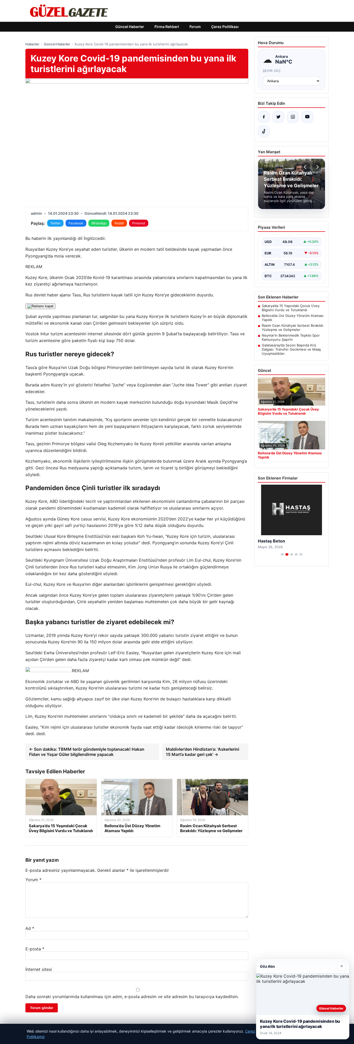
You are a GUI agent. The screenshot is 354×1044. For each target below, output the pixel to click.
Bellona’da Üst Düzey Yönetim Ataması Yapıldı (292, 318)
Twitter (55, 223)
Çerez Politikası (225, 26)
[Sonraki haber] (316, 167)
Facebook (76, 223)
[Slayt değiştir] (282, 554)
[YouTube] (307, 117)
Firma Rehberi (166, 26)
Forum (195, 26)
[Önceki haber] (305, 167)
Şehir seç (272, 71)
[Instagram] (293, 117)
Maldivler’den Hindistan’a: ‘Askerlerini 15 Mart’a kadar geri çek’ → (202, 752)
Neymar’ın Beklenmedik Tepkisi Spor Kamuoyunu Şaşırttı (291, 337)
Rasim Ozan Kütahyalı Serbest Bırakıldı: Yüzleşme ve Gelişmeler (293, 327)
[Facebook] (264, 117)
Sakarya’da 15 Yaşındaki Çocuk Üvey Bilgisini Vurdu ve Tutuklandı (291, 308)
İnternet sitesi (38, 969)
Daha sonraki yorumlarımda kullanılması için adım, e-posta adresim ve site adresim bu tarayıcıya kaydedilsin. (132, 996)
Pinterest (138, 223)
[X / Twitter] (278, 117)
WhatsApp (98, 223)
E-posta (34, 948)
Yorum (33, 879)
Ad (29, 928)
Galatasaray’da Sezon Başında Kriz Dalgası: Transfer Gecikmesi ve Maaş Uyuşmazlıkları (291, 349)
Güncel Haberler (129, 26)
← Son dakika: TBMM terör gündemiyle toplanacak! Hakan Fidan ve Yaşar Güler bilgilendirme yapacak (86, 752)
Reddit (119, 223)
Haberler (32, 44)
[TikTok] (264, 131)
